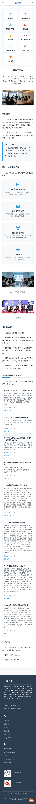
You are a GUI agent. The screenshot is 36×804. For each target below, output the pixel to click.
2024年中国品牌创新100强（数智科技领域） (17, 464)
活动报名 (6, 727)
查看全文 (6, 410)
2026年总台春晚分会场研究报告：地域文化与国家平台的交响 (17, 439)
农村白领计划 (8, 738)
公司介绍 (6, 720)
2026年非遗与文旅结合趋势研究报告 (16, 417)
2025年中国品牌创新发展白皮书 (14, 522)
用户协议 (18, 794)
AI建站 (5, 756)
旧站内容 (6, 731)
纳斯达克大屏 (8, 749)
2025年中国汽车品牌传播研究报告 (15, 485)
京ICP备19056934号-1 (18, 800)
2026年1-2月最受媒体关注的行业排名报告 (18, 391)
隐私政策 (25, 794)
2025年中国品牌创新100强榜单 (14, 566)
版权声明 (10, 794)
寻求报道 (6, 724)
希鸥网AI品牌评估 (9, 759)
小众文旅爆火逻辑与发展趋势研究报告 (16, 605)
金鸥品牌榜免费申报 (10, 752)
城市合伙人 (7, 734)
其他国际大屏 (8, 763)
